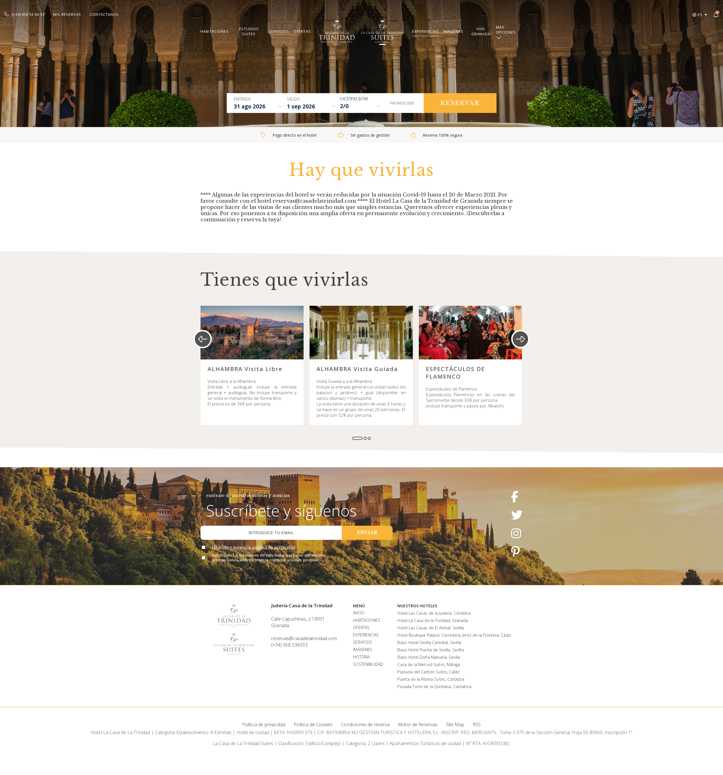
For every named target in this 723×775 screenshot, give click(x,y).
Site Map (455, 724)
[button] (357, 438)
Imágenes (453, 31)
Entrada (242, 99)
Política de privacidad (264, 724)
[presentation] (202, 339)
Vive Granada (480, 31)
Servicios (279, 31)
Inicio (358, 612)
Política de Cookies (313, 724)
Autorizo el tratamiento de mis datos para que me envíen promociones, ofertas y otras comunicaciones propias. (269, 557)
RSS (477, 724)
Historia (361, 657)
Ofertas (302, 31)
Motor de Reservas (418, 724)
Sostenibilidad (368, 664)
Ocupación (354, 98)
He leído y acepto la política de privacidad (253, 547)
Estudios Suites (249, 31)
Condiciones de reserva (365, 724)
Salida (293, 99)
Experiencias (425, 31)
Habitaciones (215, 31)
